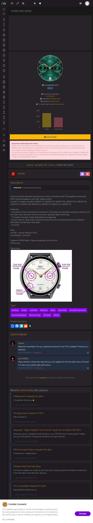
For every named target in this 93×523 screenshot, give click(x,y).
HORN (21, 173)
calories (33, 310)
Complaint (37, 353)
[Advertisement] (50, 33)
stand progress (19, 315)
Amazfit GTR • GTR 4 (44, 165)
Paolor (21, 343)
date (53, 310)
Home (30, 165)
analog (15, 310)
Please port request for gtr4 (28, 396)
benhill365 (23, 358)
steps (24, 310)
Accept (82, 513)
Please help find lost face (27, 466)
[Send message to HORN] (82, 174)
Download (51, 137)
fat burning (34, 315)
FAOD (56, 315)
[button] (80, 3)
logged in (43, 377)
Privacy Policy (52, 515)
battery (43, 310)
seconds (62, 310)
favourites (60, 104)
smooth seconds (78, 310)
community (26, 390)
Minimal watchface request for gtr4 (32, 449)
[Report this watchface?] (87, 174)
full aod (46, 315)
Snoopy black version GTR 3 (28, 413)
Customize (9, 519)
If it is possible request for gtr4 (29, 486)
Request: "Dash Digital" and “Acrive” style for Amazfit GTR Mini (47, 430)
